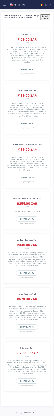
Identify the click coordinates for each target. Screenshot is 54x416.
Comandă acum (27, 70)
